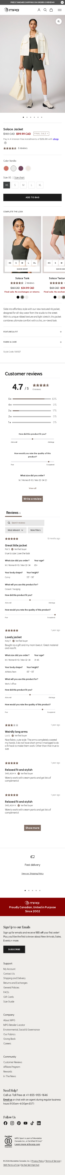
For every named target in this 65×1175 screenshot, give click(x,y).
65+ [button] (36, 565)
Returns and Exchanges (15, 982)
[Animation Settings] (62, 2)
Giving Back (9, 1038)
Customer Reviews (12, 1062)
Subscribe (14, 949)
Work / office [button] (10, 684)
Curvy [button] (7, 577)
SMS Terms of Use (11, 1165)
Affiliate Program (11, 1066)
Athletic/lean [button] (10, 672)
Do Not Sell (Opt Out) (30, 1165)
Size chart (19, 177)
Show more (33, 828)
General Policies (11, 987)
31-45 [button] (36, 660)
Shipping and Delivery (14, 978)
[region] (32, 870)
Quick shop (27, 269)
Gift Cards (8, 996)
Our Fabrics (9, 1034)
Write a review (33, 498)
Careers (7, 1043)
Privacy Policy (38, 1161)
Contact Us (9, 973)
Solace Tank (22, 278)
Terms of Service (52, 1161)
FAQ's (6, 992)
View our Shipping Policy (33, 873)
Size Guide (8, 1001)
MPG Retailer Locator (14, 1024)
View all (32, 488)
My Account (9, 969)
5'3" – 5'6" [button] (30, 577)
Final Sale (40, 133)
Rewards (7, 1071)
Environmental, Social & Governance (21, 1029)
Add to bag (33, 197)
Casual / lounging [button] (12, 589)
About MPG (9, 1020)
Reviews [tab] (13, 512)
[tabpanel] (32, 677)
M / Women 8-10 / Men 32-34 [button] (17, 565)
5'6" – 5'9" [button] (30, 672)
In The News (9, 1076)
